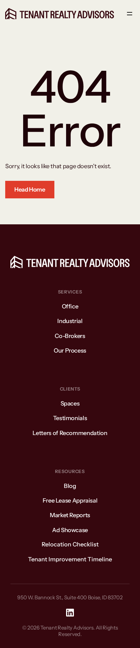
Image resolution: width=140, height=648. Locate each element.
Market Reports (70, 515)
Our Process (70, 350)
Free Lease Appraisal (70, 500)
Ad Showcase (70, 530)
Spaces (70, 403)
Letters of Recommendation (70, 433)
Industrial (69, 321)
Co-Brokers (70, 336)
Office (70, 306)
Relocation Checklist (70, 544)
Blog (70, 486)
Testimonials (70, 418)
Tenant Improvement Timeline (70, 559)
